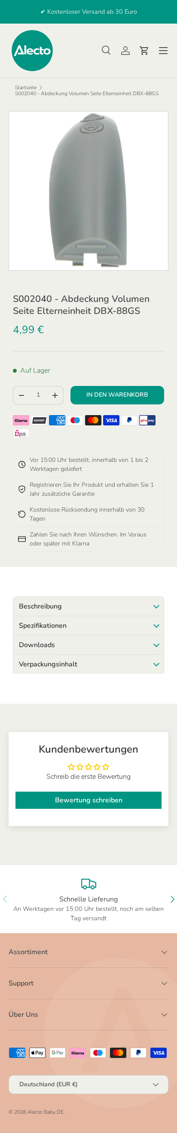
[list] (88, 190)
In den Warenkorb (117, 395)
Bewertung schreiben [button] (88, 800)
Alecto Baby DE (45, 1112)
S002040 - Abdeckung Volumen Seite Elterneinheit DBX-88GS (87, 93)
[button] (144, 50)
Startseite (26, 87)
